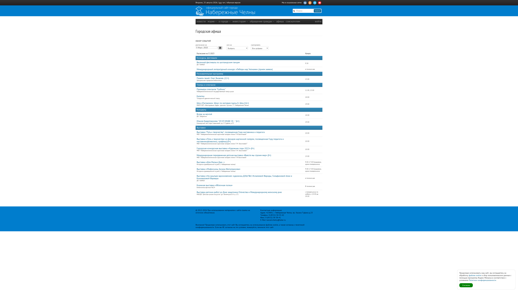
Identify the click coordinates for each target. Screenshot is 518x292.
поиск (317, 11)
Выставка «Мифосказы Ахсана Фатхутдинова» (218, 169)
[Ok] (310, 2)
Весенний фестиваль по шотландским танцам (218, 62)
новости (201, 21)
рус (220, 3)
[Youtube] (320, 2)
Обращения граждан (261, 21)
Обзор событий (203, 41)
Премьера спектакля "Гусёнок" (211, 89)
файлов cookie (475, 275)
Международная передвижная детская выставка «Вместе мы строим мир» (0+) (234, 155)
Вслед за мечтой (204, 114)
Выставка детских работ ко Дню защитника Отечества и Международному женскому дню (239, 192)
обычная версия (233, 3)
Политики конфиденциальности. (483, 280)
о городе (224, 21)
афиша (280, 21)
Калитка (200, 96)
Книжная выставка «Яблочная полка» (215, 185)
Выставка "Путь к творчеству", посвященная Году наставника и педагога (231, 132)
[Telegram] (315, 2)
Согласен (466, 285)
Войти (318, 21)
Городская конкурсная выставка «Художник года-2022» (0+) (225, 148)
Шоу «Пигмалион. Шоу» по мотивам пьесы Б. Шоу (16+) (223, 103)
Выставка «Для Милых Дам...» (211, 162)
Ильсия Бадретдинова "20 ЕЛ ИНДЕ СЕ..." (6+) (218, 121)
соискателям (293, 21)
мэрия (211, 21)
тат (223, 3)
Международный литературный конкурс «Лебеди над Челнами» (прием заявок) (235, 69)
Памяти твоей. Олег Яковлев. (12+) (213, 78)
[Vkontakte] (305, 2)
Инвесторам (239, 21)
